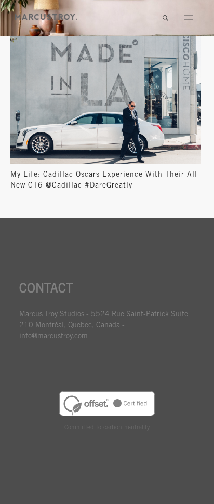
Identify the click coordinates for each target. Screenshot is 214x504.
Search (165, 18)
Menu (188, 18)
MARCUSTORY (46, 17)
